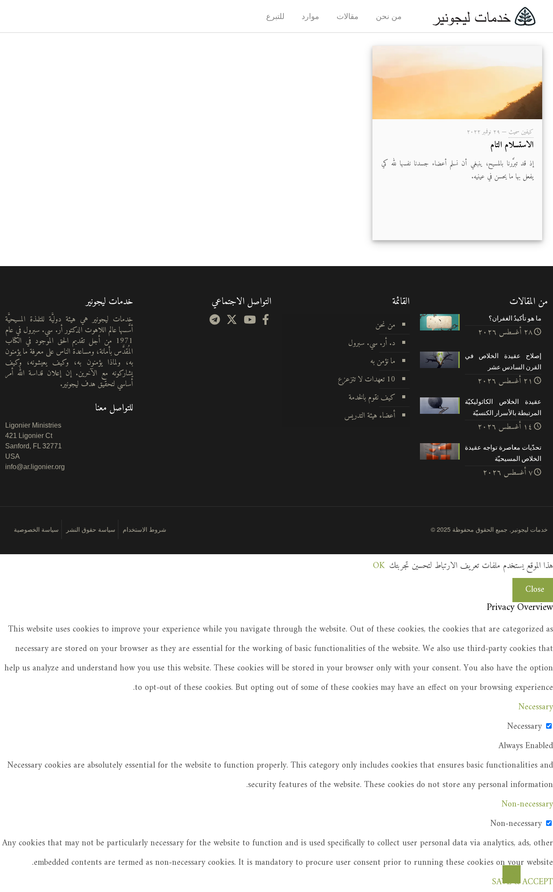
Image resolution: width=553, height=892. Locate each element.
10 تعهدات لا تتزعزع (366, 379)
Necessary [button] (535, 707)
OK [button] (379, 566)
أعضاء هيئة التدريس (369, 415)
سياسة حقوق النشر (90, 529)
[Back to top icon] (511, 874)
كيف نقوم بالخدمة (372, 397)
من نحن (385, 325)
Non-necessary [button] (527, 804)
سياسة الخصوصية (36, 529)
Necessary (524, 726)
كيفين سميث (521, 132)
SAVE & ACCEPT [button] (522, 882)
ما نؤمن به (382, 361)
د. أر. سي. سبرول (371, 343)
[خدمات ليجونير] (483, 16)
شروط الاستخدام (144, 529)
